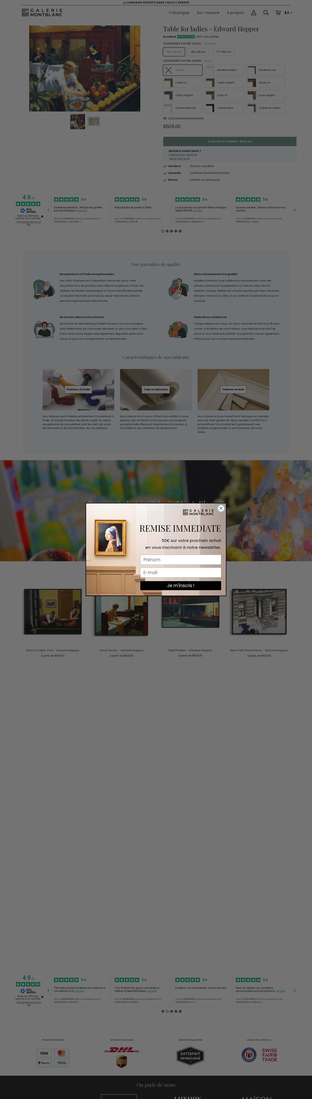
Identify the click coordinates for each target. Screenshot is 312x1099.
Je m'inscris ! (180, 586)
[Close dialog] (221, 508)
